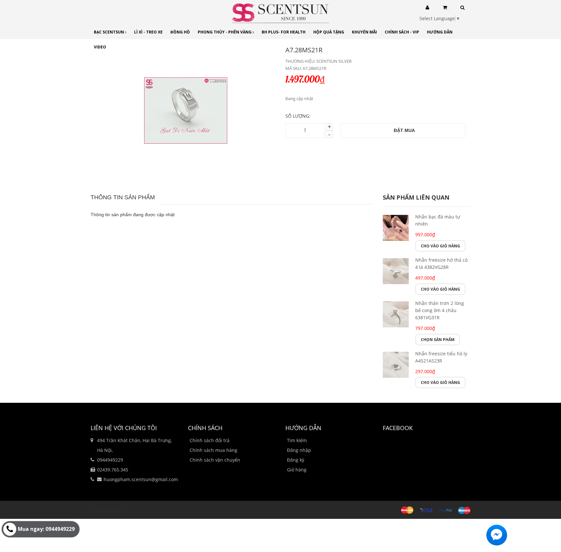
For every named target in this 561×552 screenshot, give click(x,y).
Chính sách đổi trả (210, 440)
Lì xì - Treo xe (148, 32)
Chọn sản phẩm (438, 339)
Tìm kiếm (297, 440)
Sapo (127, 510)
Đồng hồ (180, 32)
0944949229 (110, 460)
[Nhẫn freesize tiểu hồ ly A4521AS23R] (396, 364)
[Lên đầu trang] (548, 511)
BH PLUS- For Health (283, 32)
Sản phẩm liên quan (416, 197)
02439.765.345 (112, 470)
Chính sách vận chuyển (215, 460)
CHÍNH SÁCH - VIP (402, 32)
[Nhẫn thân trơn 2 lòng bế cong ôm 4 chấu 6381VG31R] (396, 313)
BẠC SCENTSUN (109, 32)
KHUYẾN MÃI (364, 32)
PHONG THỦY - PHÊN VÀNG (225, 32)
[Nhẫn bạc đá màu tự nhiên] (396, 227)
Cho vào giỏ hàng (440, 246)
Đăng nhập (299, 450)
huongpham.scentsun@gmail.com (141, 479)
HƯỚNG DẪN (440, 32)
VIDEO (100, 47)
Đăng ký (295, 460)
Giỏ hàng (296, 470)
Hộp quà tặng (328, 32)
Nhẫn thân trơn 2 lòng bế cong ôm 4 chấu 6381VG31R (439, 310)
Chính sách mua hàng (213, 450)
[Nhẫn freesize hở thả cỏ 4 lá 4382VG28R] (396, 270)
